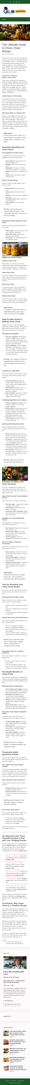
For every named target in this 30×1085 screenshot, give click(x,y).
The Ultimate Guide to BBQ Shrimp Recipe (14, 943)
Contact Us (8, 1080)
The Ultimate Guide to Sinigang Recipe (13, 941)
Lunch (5, 940)
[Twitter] (19, 2)
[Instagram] (13, 2)
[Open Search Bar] (28, 19)
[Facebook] (10, 2)
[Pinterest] (16, 2)
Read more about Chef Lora (12, 1004)
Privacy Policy (14, 1080)
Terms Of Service (21, 1080)
